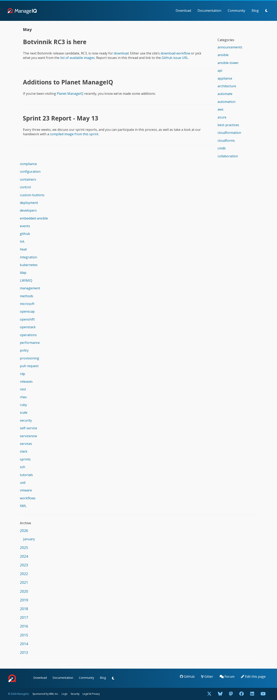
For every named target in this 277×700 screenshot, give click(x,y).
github (25, 233)
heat (23, 249)
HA (22, 241)
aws (220, 109)
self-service (28, 428)
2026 (24, 530)
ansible (223, 55)
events (25, 226)
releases (26, 381)
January (29, 539)
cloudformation (229, 132)
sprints (25, 459)
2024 (24, 556)
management (30, 288)
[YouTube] (263, 694)
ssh (22, 467)
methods (26, 296)
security (26, 420)
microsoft (27, 304)
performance (30, 342)
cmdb (222, 148)
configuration (30, 171)
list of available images (77, 57)
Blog (255, 10)
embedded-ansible (34, 218)
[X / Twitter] (209, 694)
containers (28, 179)
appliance (225, 78)
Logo (65, 694)
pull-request (29, 366)
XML (23, 506)
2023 (24, 565)
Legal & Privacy (91, 694)
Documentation (209, 10)
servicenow (28, 436)
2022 (24, 573)
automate (225, 94)
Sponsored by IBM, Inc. (45, 694)
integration (28, 257)
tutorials (26, 475)
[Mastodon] (231, 694)
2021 (24, 582)
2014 (24, 643)
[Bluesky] (220, 694)
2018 (24, 608)
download (121, 53)
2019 (24, 600)
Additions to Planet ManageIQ (68, 82)
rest (23, 389)
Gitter (208, 676)
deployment (29, 202)
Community (236, 10)
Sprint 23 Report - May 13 (60, 118)
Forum (229, 676)
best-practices (228, 125)
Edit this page (255, 676)
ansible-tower (228, 63)
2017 (24, 617)
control (25, 187)
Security (75, 694)
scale (23, 412)
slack (23, 451)
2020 (24, 591)
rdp (22, 374)
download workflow (175, 53)
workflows (27, 498)
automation (226, 101)
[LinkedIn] (252, 694)
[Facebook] (241, 694)
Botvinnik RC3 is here (54, 42)
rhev (23, 397)
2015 (24, 635)
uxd (22, 482)
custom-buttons (32, 195)
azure (222, 117)
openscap (27, 311)
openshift (27, 319)
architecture (227, 86)
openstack (28, 327)
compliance (28, 164)
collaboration (228, 156)
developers (28, 210)
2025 (24, 547)
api (220, 70)
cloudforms (226, 140)
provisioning (29, 358)
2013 (24, 652)
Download (183, 10)
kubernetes (29, 265)
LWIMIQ (26, 280)
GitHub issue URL (175, 57)
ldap (23, 272)
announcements (230, 47)
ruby (23, 405)
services (26, 443)
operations (28, 335)
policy (24, 350)
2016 (24, 626)
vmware (26, 490)
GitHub (189, 676)
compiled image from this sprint (74, 134)
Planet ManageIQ (70, 93)
